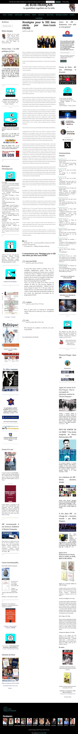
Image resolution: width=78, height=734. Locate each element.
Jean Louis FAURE (31, 261)
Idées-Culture (49, 14)
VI (72, 547)
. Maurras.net (62, 104)
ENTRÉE (66, 471)
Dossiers (72, 14)
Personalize (58, 1)
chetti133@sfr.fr (62, 423)
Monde (25, 241)
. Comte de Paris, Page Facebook (66, 100)
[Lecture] (60, 83)
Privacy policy (65, 1)
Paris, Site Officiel (68, 98)
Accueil (4, 14)
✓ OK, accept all (50, 1)
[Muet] (72, 83)
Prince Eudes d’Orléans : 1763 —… (67, 209)
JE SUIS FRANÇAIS (39, 5)
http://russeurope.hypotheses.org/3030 (34, 281)
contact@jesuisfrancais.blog (12, 648)
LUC (27, 320)
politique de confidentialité (66, 57)
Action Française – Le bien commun (67, 105)
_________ (10, 483)
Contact (5, 707)
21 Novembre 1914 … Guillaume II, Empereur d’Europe (36, 246)
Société (34, 14)
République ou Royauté (61, 14)
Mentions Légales (8, 709)
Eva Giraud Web (42, 733)
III (67, 547)
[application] (67, 79)
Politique (10, 14)
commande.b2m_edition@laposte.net (67, 693)
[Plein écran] (74, 83)
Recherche (40, 18)
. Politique (61, 101)
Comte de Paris (18, 14)
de (63, 98)
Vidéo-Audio (41, 14)
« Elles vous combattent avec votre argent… (67, 256)
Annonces (27, 14)
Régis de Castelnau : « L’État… (67, 220)
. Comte (61, 98)
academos (29, 302)
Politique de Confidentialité (10, 710)
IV (69, 547)
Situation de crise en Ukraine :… (67, 266)
